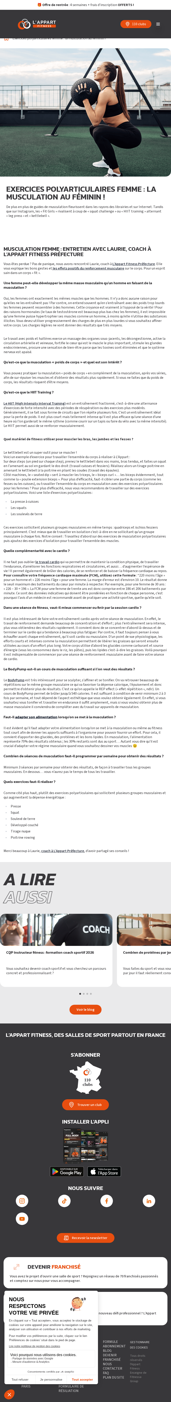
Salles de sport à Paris (36, 1384)
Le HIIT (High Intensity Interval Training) (35, 403)
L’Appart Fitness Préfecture (133, 263)
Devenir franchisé (112, 1357)
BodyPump (16, 680)
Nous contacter (112, 1366)
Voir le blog (85, 1009)
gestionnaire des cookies (140, 1345)
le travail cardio (47, 562)
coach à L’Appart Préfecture (62, 850)
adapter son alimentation (36, 717)
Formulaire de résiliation (71, 1388)
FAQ (106, 1373)
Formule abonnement (114, 1344)
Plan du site (113, 1377)
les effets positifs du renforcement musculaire (88, 268)
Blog (107, 1350)
